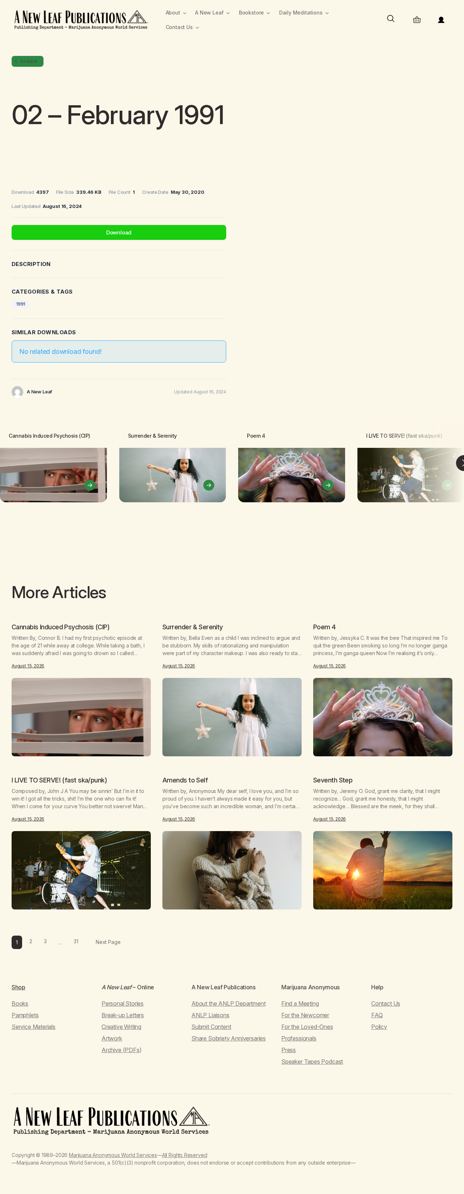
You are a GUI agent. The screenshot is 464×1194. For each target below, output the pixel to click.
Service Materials (33, 1026)
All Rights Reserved (184, 1155)
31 (76, 941)
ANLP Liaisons (210, 1015)
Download (119, 232)
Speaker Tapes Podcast (312, 1061)
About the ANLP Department (228, 1003)
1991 (20, 304)
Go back (29, 61)
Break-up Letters (123, 1015)
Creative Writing (121, 1026)
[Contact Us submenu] (197, 27)
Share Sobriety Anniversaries (228, 1038)
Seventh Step (332, 780)
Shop (18, 987)
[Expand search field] (391, 20)
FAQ (376, 1015)
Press (288, 1050)
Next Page (108, 942)
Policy (379, 1026)
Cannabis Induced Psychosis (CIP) (49, 436)
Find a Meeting (300, 1003)
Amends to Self (185, 780)
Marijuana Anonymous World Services (113, 1155)
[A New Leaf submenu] (228, 13)
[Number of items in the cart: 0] (417, 20)
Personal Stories (123, 1003)
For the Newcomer (305, 1015)
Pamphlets (25, 1015)
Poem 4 (256, 436)
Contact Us (385, 1003)
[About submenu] (185, 13)
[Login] (441, 20)
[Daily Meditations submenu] (327, 13)
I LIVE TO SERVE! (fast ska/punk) (404, 436)
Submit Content (211, 1026)
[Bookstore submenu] (268, 13)
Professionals (298, 1038)
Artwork (112, 1038)
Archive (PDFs (121, 1050)
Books (20, 1003)
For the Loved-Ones (307, 1026)
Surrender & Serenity (152, 436)
